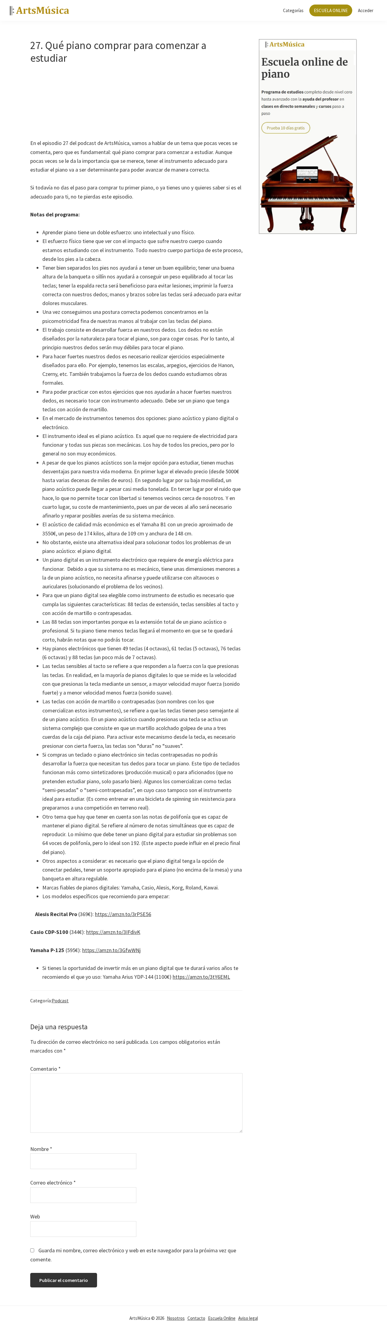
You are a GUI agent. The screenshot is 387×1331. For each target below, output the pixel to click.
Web (35, 1216)
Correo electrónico (53, 1182)
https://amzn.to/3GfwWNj (111, 950)
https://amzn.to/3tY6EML (201, 976)
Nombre (41, 1148)
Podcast (60, 1000)
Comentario (45, 1068)
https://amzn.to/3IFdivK (113, 931)
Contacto (196, 1318)
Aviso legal (248, 1318)
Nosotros (176, 1318)
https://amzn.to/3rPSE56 (123, 914)
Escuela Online (222, 1318)
